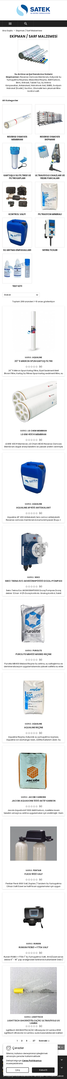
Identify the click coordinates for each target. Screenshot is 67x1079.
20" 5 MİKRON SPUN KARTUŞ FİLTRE (33, 361)
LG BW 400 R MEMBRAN (33, 434)
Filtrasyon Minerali (50, 214)
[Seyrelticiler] (50, 232)
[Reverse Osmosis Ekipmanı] (50, 119)
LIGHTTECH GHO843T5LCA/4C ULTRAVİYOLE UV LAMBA (33, 1022)
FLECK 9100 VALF (33, 874)
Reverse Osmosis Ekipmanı (50, 138)
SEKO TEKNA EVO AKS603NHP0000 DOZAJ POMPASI (33, 580)
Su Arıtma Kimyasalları (17, 250)
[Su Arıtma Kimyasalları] (17, 232)
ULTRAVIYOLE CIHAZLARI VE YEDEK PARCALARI (50, 177)
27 (34, 1040)
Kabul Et (43, 1070)
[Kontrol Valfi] (17, 197)
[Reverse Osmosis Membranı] (17, 119)
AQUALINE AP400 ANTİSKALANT (33, 507)
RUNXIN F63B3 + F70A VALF (33, 947)
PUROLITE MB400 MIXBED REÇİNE (33, 654)
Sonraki (44, 1040)
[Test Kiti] (17, 268)
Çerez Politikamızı (32, 1060)
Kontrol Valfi (17, 214)
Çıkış (17, 1070)
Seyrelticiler (49, 250)
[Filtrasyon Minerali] (50, 197)
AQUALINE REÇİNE (33, 727)
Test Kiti (17, 286)
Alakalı (21, 295)
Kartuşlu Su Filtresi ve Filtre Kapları (17, 177)
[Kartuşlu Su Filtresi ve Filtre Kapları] (17, 158)
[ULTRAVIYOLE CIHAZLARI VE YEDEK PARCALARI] (50, 158)
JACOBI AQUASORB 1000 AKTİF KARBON (33, 800)
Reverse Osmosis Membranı (17, 138)
